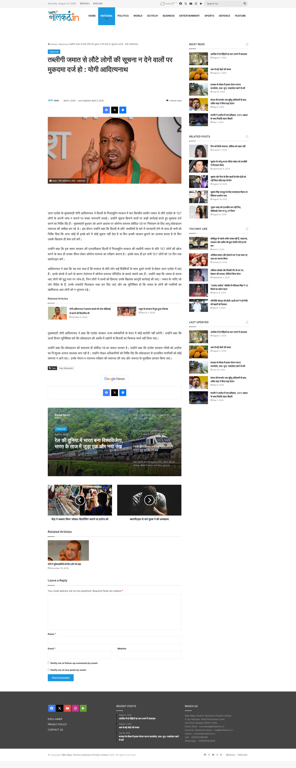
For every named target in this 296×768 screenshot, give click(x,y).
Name (52, 634)
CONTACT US (55, 729)
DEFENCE (224, 15)
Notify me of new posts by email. (69, 670)
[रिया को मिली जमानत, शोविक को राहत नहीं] (198, 151)
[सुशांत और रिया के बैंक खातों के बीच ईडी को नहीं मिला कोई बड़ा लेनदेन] (198, 181)
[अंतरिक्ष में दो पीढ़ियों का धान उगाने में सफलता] (198, 58)
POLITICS (123, 15)
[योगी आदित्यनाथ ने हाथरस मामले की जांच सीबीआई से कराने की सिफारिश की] (57, 313)
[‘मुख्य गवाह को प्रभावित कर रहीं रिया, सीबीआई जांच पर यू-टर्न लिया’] (198, 212)
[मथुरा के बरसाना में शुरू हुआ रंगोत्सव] (126, 311)
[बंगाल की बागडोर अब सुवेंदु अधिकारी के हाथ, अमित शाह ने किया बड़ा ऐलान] (198, 104)
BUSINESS (169, 15)
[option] (114, 442)
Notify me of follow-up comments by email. (74, 663)
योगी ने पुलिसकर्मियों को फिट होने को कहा (64, 564)
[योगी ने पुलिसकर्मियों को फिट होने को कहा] (68, 550)
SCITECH (152, 15)
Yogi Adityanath (66, 368)
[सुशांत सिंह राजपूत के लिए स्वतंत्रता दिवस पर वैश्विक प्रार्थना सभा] (198, 196)
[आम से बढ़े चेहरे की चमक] (198, 74)
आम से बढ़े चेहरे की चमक (221, 69)
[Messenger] (122, 110)
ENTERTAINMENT (189, 15)
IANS (56, 100)
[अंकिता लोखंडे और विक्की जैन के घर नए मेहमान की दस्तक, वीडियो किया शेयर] (198, 275)
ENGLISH (98, 3)
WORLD (137, 15)
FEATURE (240, 15)
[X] (114, 110)
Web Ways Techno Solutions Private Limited (85, 754)
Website (121, 648)
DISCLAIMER (55, 719)
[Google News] (114, 379)
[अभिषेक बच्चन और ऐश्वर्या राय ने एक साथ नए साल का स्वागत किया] (198, 259)
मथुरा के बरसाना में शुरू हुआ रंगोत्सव (153, 308)
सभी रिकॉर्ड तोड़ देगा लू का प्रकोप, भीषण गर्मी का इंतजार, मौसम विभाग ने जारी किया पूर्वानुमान (87, 443)
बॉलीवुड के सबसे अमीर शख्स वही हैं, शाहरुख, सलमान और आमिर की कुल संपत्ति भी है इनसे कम (229, 242)
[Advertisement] (148, 28)
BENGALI (85, 3)
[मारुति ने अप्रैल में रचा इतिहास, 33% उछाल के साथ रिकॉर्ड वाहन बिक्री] (198, 119)
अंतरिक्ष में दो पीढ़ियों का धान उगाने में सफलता (229, 54)
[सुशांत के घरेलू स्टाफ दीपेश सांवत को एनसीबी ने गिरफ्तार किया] (198, 166)
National (63, 44)
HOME (92, 15)
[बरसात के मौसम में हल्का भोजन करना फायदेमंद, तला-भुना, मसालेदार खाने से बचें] (198, 89)
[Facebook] (106, 110)
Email (52, 648)
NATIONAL (107, 15)
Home (53, 44)
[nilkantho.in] (63, 16)
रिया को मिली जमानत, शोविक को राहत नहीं (228, 146)
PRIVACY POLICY (57, 724)
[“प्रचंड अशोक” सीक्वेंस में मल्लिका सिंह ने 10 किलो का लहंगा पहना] (198, 290)
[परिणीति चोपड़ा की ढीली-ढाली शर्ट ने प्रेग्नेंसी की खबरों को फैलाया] (198, 305)
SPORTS (209, 15)
